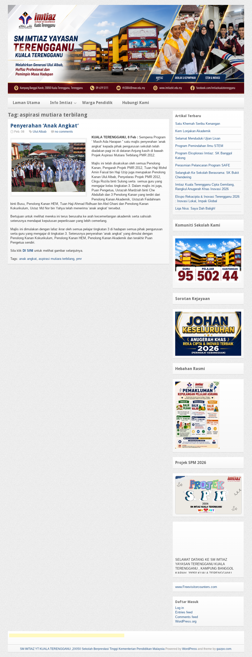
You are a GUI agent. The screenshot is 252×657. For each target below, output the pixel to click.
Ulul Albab (40, 131)
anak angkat (28, 259)
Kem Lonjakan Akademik (193, 131)
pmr (79, 259)
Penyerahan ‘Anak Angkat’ (44, 126)
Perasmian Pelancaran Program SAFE (202, 165)
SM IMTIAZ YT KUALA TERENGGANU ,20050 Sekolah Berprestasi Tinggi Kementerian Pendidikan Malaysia (92, 649)
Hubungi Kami (135, 102)
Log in (179, 608)
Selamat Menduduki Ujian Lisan (197, 138)
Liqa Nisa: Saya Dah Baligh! (195, 208)
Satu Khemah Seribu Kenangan (197, 123)
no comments (64, 131)
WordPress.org (185, 621)
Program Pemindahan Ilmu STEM (199, 146)
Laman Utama (26, 102)
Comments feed (186, 617)
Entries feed (183, 612)
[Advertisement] (66, 635)
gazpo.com (224, 649)
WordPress (189, 649)
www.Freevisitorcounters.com (196, 587)
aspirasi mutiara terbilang (56, 259)
